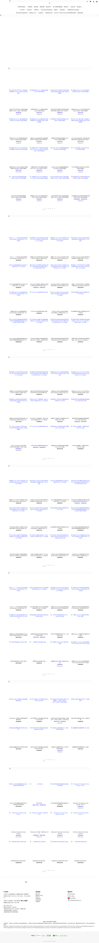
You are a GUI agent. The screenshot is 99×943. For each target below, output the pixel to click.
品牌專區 (36, 9)
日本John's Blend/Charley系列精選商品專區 (65, 12)
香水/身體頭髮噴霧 (57, 6)
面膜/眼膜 (42, 6)
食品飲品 (40, 12)
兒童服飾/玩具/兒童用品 (73, 9)
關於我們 (38, 894)
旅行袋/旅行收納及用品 (47, 9)
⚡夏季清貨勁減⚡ (21, 6)
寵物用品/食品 (49, 12)
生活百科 (22, 9)
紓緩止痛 (73, 6)
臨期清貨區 (80, 12)
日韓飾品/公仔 (32, 12)
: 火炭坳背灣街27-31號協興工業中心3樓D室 (17, 894)
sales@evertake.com (75, 900)
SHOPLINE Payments (52, 941)
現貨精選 (30, 6)
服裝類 (55, 9)
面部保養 (48, 6)
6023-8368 (72, 894)
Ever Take (71, 896)
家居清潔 (29, 9)
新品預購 (36, 6)
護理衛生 (66, 6)
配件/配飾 (62, 9)
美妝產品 (79, 6)
